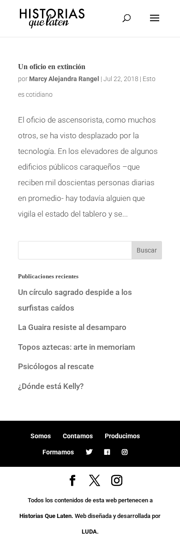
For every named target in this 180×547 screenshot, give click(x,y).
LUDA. (90, 531)
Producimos (122, 436)
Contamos (78, 436)
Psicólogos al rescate (56, 366)
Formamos (58, 452)
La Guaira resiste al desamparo (72, 327)
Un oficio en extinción (51, 67)
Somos (40, 436)
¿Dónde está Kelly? (51, 386)
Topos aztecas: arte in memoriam (76, 347)
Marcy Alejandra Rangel (64, 78)
